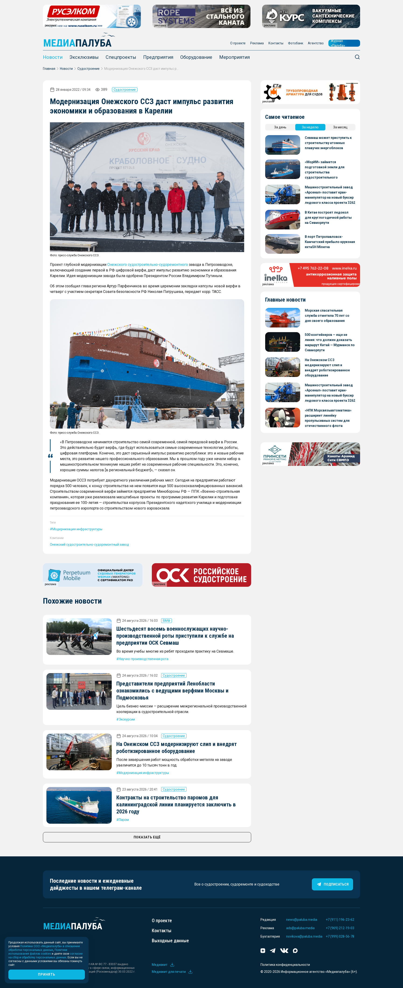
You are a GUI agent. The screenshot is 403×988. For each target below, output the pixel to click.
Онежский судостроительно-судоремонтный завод (89, 544)
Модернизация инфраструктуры (77, 529)
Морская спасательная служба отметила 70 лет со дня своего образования (327, 316)
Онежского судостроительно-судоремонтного (147, 264)
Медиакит (159, 965)
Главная (49, 68)
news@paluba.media (301, 919)
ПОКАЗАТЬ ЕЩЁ (147, 837)
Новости (53, 57)
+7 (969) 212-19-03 (340, 928)
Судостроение (88, 68)
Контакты (275, 43)
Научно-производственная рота (143, 659)
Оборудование (196, 57)
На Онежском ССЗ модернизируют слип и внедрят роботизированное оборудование (327, 367)
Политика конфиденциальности (285, 965)
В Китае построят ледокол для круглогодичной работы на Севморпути (328, 218)
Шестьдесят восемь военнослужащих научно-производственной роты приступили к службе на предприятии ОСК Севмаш (175, 636)
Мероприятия (234, 57)
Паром (124, 820)
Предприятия (158, 57)
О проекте (238, 43)
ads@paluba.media (300, 928)
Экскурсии (127, 719)
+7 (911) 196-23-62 (340, 919)
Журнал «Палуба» (338, 43)
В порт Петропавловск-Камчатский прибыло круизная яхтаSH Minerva (330, 242)
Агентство (316, 43)
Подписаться (336, 884)
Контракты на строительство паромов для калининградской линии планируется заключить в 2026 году (176, 804)
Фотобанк (295, 43)
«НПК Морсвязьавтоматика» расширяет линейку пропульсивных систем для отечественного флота (328, 418)
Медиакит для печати (169, 972)
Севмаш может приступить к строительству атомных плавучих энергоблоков (328, 143)
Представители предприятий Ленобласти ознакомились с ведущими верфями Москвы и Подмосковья (172, 690)
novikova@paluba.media (304, 936)
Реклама (257, 43)
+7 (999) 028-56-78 (340, 936)
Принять (46, 974)
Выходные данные (170, 940)
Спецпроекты (121, 57)
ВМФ (166, 620)
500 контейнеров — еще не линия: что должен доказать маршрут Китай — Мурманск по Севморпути (330, 342)
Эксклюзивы (84, 57)
